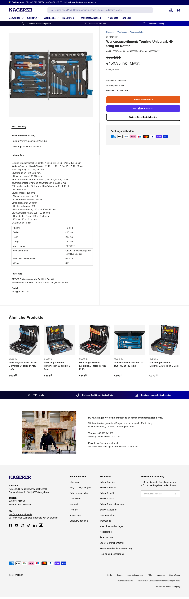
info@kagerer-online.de (20, 514)
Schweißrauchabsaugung (112, 504)
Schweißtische (107, 498)
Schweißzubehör (108, 510)
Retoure (74, 510)
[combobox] (100, 10)
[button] (178, 10)
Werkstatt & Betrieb (91, 18)
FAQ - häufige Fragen (80, 487)
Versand (74, 504)
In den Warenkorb (143, 99)
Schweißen (14, 18)
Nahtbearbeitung (108, 515)
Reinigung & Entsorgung (112, 554)
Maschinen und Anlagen (112, 526)
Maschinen (68, 18)
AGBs (150, 575)
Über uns (74, 482)
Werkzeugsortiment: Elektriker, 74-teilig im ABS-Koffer (93, 365)
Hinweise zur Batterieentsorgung (168, 587)
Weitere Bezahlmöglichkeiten (143, 117)
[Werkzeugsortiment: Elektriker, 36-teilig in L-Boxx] (164, 340)
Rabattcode (75, 498)
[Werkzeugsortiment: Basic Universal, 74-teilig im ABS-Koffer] (24, 340)
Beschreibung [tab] (18, 126)
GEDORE (112, 37)
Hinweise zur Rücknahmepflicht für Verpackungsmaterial (159, 581)
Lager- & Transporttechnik (112, 543)
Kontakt (119, 575)
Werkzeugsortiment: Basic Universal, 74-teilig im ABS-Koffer (23, 365)
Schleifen (32, 18)
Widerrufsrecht (174, 575)
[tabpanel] (52, 212)
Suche (109, 575)
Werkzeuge (50, 18)
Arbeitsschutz (106, 537)
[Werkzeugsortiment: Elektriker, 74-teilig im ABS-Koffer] (94, 340)
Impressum (75, 515)
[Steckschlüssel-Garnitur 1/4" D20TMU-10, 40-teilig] (129, 340)
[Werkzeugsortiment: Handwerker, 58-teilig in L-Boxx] (59, 340)
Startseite (110, 32)
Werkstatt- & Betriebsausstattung (116, 548)
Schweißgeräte (107, 482)
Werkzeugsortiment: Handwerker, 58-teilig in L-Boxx (57, 365)
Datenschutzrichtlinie (125, 581)
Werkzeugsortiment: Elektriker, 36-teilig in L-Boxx (164, 364)
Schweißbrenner (108, 487)
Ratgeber (126, 18)
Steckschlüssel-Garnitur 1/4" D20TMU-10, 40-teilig (129, 364)
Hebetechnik (106, 532)
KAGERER (19, 575)
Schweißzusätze (108, 493)
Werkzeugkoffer (137, 32)
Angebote (113, 18)
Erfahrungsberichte (79, 493)
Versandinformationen (135, 575)
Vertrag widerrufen (79, 521)
